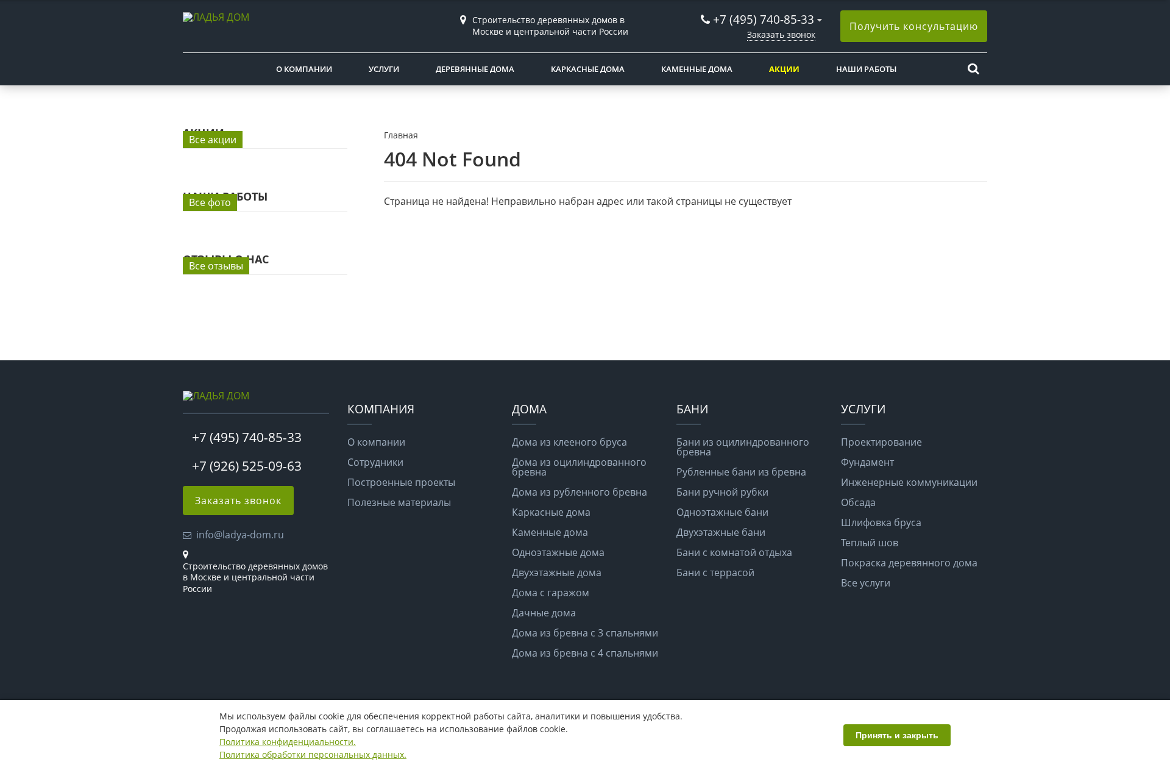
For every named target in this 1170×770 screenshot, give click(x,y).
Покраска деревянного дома (909, 563)
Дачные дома (544, 613)
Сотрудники (375, 462)
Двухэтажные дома (556, 572)
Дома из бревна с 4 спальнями (585, 653)
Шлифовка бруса (881, 522)
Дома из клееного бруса (569, 442)
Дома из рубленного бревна (579, 492)
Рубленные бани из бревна (741, 472)
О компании (304, 68)
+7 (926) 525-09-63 (247, 465)
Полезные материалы (399, 502)
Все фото (210, 202)
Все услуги (865, 583)
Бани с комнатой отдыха (734, 552)
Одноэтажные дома (558, 552)
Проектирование (881, 442)
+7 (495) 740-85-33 (763, 19)
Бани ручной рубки (722, 492)
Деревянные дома (475, 68)
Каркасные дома (588, 68)
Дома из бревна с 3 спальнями (585, 633)
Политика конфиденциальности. (287, 741)
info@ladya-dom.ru (240, 534)
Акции (784, 68)
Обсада (858, 502)
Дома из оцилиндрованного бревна (579, 467)
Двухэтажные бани (720, 532)
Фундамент (867, 462)
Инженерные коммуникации (909, 482)
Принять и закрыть (897, 735)
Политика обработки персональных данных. (312, 754)
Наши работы (866, 68)
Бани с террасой (715, 572)
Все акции (212, 139)
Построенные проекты (401, 482)
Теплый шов (869, 542)
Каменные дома (696, 68)
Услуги (384, 68)
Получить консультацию (913, 26)
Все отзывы (216, 266)
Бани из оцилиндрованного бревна (742, 447)
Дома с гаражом (550, 592)
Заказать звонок (781, 34)
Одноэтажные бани (722, 512)
